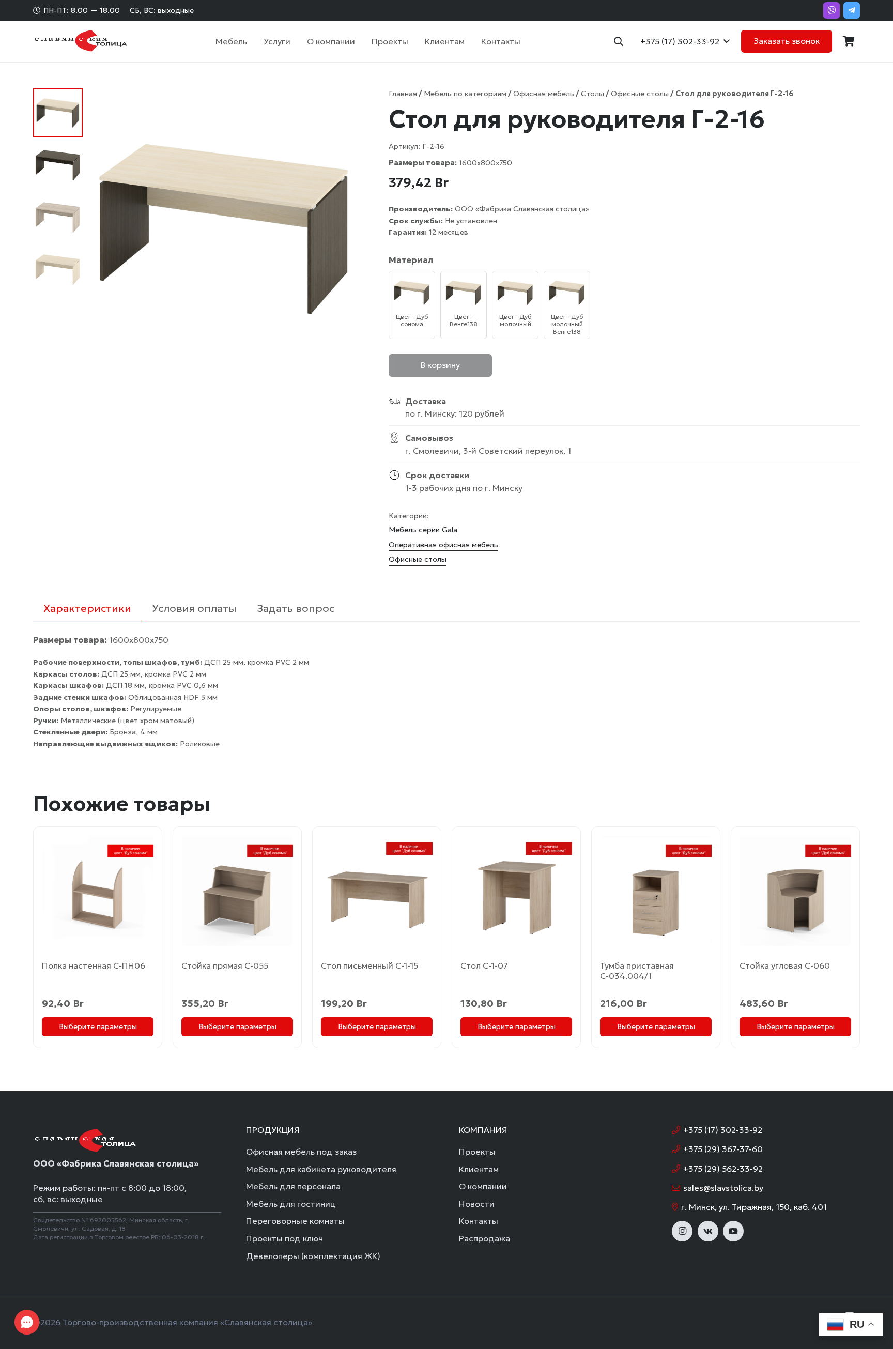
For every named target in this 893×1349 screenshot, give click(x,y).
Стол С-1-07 (484, 965)
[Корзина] (848, 41)
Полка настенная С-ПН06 (93, 965)
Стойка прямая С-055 (224, 965)
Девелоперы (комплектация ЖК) (313, 1256)
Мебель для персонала (293, 1186)
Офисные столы (640, 93)
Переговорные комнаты (295, 1221)
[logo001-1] (80, 41)
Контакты (478, 1221)
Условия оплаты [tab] (194, 608)
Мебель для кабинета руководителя (321, 1169)
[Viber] (831, 10)
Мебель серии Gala (423, 529)
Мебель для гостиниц (291, 1204)
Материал (411, 260)
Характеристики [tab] (87, 608)
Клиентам (479, 1169)
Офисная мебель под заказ (301, 1151)
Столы (592, 93)
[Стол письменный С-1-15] (377, 891)
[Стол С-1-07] (516, 891)
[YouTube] (733, 1231)
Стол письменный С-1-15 (369, 965)
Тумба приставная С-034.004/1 (637, 970)
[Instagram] (682, 1231)
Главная (403, 93)
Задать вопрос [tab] (295, 608)
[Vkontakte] (708, 1231)
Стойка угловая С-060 (785, 965)
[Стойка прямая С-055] (237, 891)
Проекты (477, 1151)
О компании (483, 1186)
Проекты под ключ (284, 1238)
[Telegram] (851, 10)
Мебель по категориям (465, 93)
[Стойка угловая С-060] (795, 891)
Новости (477, 1204)
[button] (252, 41)
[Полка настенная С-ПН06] (97, 891)
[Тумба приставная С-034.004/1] (656, 891)
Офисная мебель (543, 93)
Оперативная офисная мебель (443, 544)
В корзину (440, 365)
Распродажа (484, 1238)
